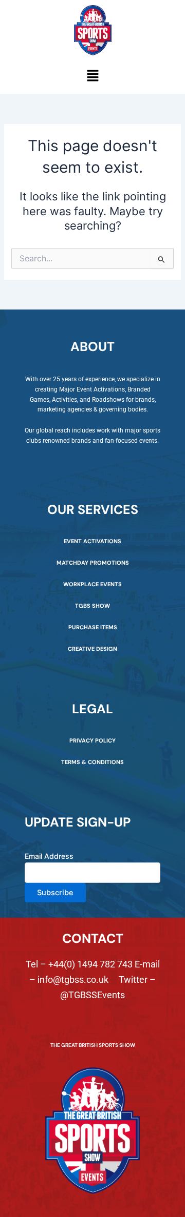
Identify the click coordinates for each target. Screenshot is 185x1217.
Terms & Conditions (92, 762)
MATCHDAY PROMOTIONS (93, 562)
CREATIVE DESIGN (92, 648)
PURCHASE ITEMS (92, 627)
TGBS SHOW (92, 605)
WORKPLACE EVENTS (92, 584)
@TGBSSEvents (92, 994)
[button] (92, 77)
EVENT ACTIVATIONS (92, 541)
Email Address (49, 856)
